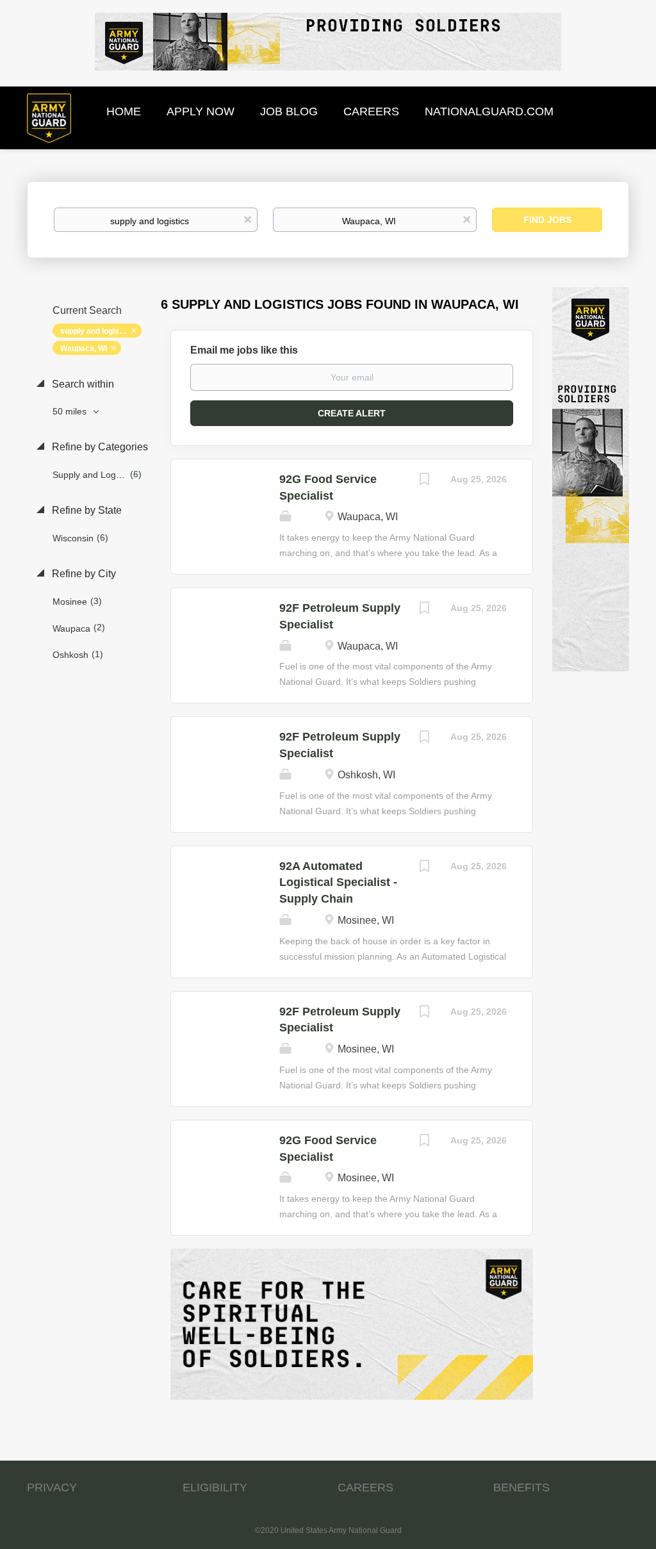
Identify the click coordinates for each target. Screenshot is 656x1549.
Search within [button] (81, 384)
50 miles (71, 411)
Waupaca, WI (83, 348)
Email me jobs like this (244, 350)
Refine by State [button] (85, 510)
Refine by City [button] (82, 573)
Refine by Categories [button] (98, 446)
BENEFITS (521, 1487)
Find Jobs (547, 220)
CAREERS (365, 1487)
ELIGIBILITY (215, 1487)
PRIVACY (52, 1487)
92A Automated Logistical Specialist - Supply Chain (338, 882)
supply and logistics (96, 331)
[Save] (424, 481)
